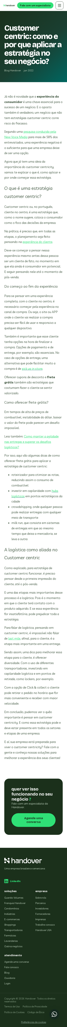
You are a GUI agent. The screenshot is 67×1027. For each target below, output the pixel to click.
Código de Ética (35, 1012)
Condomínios (11, 908)
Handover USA (43, 930)
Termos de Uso (12, 1006)
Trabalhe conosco (45, 924)
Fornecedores (42, 914)
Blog (6, 972)
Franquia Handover (15, 903)
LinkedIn (15, 881)
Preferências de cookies (33, 1022)
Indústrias (9, 914)
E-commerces (12, 919)
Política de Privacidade (35, 1006)
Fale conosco (11, 967)
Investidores (41, 908)
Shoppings (10, 924)
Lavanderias (11, 941)
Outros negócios (13, 946)
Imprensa (40, 919)
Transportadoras (13, 930)
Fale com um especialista (35, 5)
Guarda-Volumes (13, 897)
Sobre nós (40, 897)
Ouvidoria (9, 978)
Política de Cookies (14, 1012)
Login (7, 983)
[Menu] (59, 5)
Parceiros (40, 903)
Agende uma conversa (33, 820)
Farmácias (10, 935)
